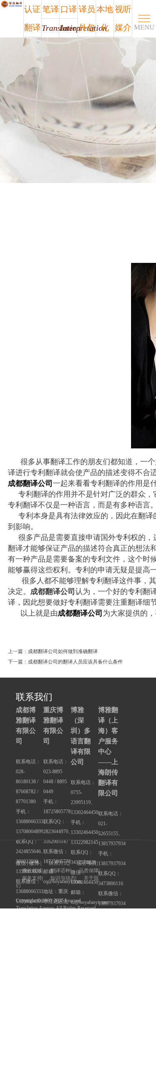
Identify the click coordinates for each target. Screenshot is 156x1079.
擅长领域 (32, 871)
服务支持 (32, 878)
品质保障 (89, 871)
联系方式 (59, 863)
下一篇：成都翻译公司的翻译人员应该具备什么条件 (65, 662)
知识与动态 (62, 878)
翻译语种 (60, 871)
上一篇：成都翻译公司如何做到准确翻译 (53, 651)
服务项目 (87, 863)
